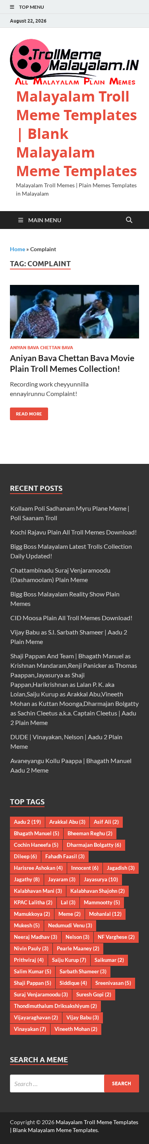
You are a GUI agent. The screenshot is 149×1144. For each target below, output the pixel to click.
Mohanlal (105, 914)
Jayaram (61, 879)
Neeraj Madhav (35, 937)
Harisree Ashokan (38, 868)
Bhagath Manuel (36, 833)
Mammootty (102, 902)
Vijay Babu (82, 1017)
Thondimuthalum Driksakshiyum (55, 1006)
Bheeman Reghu (90, 833)
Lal (68, 902)
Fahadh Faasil (65, 856)
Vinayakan (30, 1029)
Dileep (25, 856)
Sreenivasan (113, 983)
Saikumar (109, 960)
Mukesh (27, 925)
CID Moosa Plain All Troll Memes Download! (71, 617)
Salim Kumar (32, 971)
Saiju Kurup (69, 960)
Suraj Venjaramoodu (41, 994)
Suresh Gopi (93, 994)
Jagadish (121, 868)
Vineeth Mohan (75, 1029)
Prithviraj (29, 960)
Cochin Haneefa (36, 845)
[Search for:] (74, 1083)
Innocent (85, 868)
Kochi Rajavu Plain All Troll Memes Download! (73, 532)
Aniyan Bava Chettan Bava (41, 347)
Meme (69, 914)
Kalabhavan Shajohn (97, 891)
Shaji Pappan (32, 983)
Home (17, 249)
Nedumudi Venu (70, 925)
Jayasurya (101, 879)
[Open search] (129, 220)
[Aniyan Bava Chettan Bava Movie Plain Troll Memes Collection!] (74, 311)
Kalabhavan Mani (38, 891)
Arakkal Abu (67, 822)
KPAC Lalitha (33, 902)
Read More (26, 412)
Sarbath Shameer (83, 971)
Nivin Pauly (31, 948)
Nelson (77, 937)
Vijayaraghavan (36, 1017)
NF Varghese (116, 937)
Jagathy (27, 879)
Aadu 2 (27, 822)
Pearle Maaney (78, 948)
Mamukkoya (32, 914)
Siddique (73, 983)
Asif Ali (106, 822)
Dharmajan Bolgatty (94, 845)
